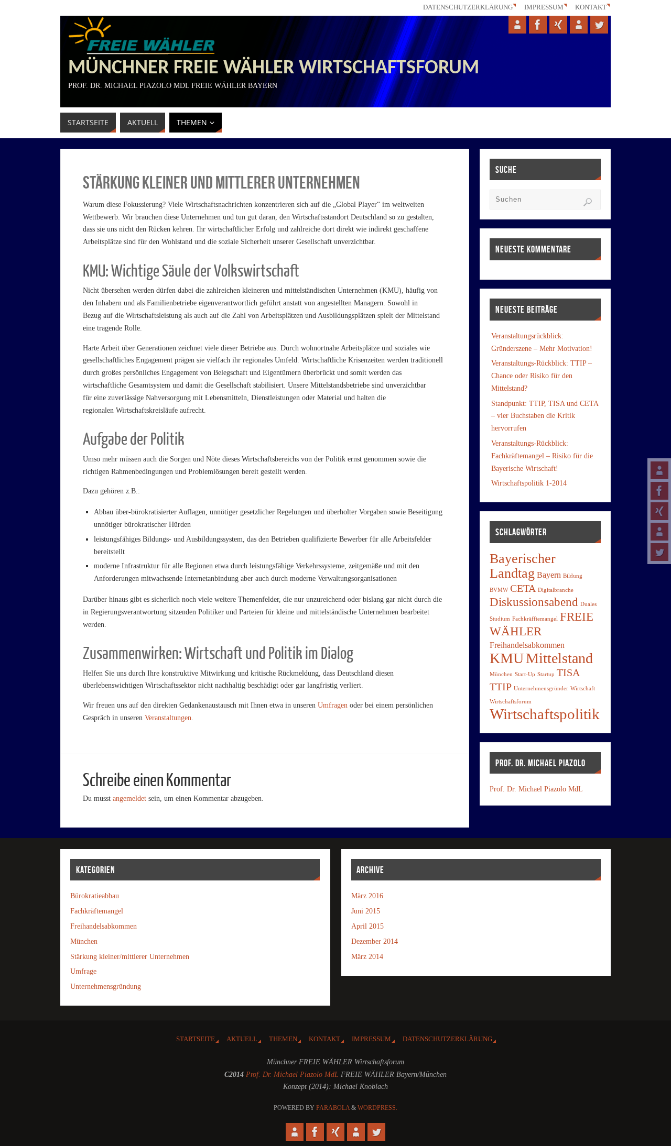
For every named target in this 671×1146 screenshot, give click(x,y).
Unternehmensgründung (105, 986)
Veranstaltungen (168, 718)
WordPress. (377, 1107)
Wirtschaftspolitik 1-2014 (529, 483)
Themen (283, 1039)
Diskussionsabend (534, 602)
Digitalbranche (555, 590)
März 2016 (367, 896)
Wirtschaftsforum (511, 701)
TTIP (501, 686)
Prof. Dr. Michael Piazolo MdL (536, 789)
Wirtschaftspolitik (545, 714)
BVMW (499, 590)
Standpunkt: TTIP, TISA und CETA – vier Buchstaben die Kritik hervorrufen (544, 416)
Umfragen (333, 705)
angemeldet (129, 798)
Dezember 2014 (374, 941)
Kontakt (591, 7)
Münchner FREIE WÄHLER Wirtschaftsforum (273, 68)
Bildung (572, 576)
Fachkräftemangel (96, 911)
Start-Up (525, 674)
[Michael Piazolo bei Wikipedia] (659, 532)
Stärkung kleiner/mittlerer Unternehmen (129, 957)
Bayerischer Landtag (523, 566)
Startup (546, 674)
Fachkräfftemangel (535, 619)
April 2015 (367, 926)
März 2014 (367, 957)
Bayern (549, 575)
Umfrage (83, 971)
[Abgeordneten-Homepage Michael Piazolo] (659, 470)
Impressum (544, 7)
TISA (568, 672)
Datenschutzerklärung (468, 7)
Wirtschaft (582, 688)
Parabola (333, 1107)
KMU (507, 658)
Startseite (195, 1039)
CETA (523, 588)
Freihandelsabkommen (527, 645)
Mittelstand (559, 658)
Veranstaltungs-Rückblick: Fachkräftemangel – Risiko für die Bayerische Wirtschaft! (542, 455)
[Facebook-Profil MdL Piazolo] (659, 491)
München (501, 674)
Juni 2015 (365, 911)
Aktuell (241, 1039)
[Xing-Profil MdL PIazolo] (659, 511)
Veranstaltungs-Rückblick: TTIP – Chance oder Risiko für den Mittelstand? (541, 375)
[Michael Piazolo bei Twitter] (659, 552)
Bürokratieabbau (94, 896)
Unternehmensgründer (541, 688)
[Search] (587, 202)
